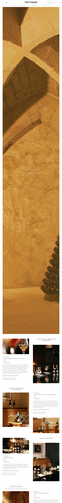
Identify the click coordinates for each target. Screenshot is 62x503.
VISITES (4, 5)
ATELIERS (13, 5)
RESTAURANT (23, 5)
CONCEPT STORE (34, 5)
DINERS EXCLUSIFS (47, 5)
